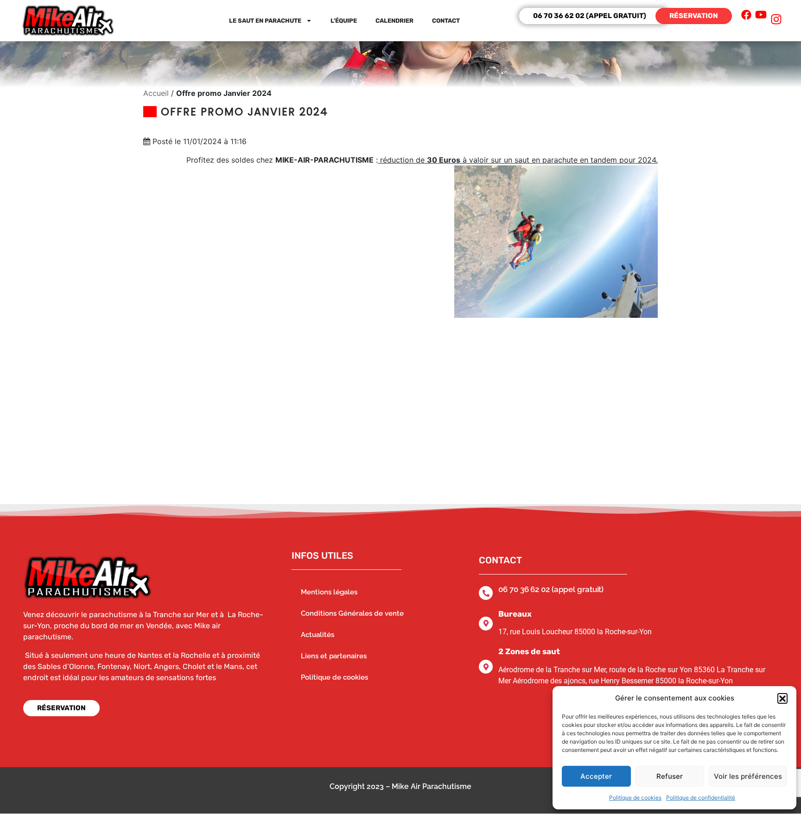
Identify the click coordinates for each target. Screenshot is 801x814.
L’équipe (344, 20)
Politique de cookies (635, 797)
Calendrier (394, 20)
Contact (446, 20)
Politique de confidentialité (700, 797)
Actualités (317, 635)
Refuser (669, 776)
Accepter (596, 776)
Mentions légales (329, 592)
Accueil (156, 93)
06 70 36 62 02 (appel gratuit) (551, 589)
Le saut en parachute (265, 20)
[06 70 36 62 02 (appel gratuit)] (486, 593)
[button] (782, 698)
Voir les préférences (748, 776)
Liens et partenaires (334, 656)
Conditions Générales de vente (352, 613)
